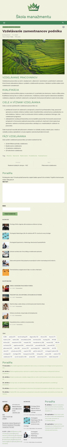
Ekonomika (10, 437)
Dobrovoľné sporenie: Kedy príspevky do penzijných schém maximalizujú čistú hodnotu (32, 260)
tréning (40, 354)
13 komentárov (19, 288)
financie (52, 337)
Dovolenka (5, 443)
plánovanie (24, 156)
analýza (12, 337)
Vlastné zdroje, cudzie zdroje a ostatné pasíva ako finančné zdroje (27, 304)
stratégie (17, 354)
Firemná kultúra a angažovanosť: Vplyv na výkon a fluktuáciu (26, 269)
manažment (16, 342)
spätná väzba (38, 351)
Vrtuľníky (4, 433)
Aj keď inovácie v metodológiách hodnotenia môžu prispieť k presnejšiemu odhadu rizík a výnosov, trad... (37, 388)
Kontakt (12, 427)
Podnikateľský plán (8, 439)
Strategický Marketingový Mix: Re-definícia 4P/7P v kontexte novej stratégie (30, 233)
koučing (46, 339)
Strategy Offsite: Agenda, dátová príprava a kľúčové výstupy (26, 224)
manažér (27, 342)
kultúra (6, 342)
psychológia (35, 348)
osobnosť (29, 345)
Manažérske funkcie (7, 423)
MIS (57, 342)
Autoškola (10, 433)
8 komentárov (18, 315)
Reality (16, 433)
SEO (12, 431)
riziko (5, 351)
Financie (4, 437)
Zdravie (16, 437)
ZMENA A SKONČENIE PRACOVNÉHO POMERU (21, 286)
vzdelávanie (33, 156)
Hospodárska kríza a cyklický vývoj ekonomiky (22, 322)
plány (17, 348)
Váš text (5, 182)
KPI (54, 339)
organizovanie (19, 345)
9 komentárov (19, 306)
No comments (39, 414)
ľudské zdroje (53, 357)
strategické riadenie (51, 351)
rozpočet (27, 351)
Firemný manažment (8, 425)
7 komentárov (19, 324)
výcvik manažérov (20, 357)
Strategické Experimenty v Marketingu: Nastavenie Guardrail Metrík (27, 242)
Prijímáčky (12, 435)
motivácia (7, 345)
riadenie (46, 348)
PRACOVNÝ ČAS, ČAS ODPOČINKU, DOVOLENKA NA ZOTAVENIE (26, 295)
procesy (25, 348)
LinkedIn (4, 418)
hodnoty (6, 339)
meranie (49, 342)
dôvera (44, 337)
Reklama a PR (17, 431)
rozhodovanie (16, 351)
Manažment (7, 35)
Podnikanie (18, 435)
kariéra (9, 156)
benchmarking (22, 337)
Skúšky (15, 441)
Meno (4, 206)
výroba (32, 357)
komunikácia (26, 339)
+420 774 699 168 (7, 416)
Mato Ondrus (32, 414)
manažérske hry (38, 342)
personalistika (40, 345)
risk (54, 348)
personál (16, 156)
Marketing (5, 441)
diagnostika (34, 337)
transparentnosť (28, 354)
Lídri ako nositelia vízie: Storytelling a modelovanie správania (26, 251)
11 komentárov (19, 297)
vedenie (57, 354)
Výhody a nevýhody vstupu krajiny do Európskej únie (23, 313)
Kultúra (10, 441)
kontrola (37, 339)
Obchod (19, 441)
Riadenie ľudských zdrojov (11, 27)
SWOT (20, 437)
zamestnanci (43, 156)
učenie (48, 354)
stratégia (7, 354)
